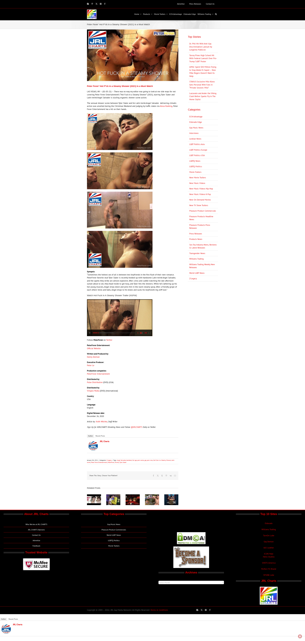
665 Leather (269, 547)
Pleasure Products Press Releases (199, 226)
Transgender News (197, 253)
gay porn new (149, 460)
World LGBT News (196, 273)
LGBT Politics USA (197, 155)
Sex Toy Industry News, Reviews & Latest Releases (203, 246)
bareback (129, 460)
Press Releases (195, 233)
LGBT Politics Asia (197, 144)
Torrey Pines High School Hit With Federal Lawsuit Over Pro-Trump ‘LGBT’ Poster (203, 58)
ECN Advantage (195, 116)
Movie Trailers (195, 172)
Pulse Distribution (95, 382)
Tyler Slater (122, 462)
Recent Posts (100, 436)
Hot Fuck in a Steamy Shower (162, 460)
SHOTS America (268, 563)
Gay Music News (196, 127)
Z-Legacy (109, 460)
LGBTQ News (194, 161)
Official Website (94, 348)
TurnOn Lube (268, 535)
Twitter (109, 340)
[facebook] (105, 4)
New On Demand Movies (200, 199)
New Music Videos (197, 183)
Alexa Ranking (166, 106)
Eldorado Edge (195, 122)
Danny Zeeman (93, 357)
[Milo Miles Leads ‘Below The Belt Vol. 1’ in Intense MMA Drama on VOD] (171, 495)
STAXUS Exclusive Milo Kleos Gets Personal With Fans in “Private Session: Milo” (202, 84)
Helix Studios (268, 556)
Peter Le (90, 365)
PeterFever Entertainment (98, 374)
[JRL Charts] (93, 442)
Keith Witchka (101, 421)
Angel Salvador (121, 460)
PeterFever (111, 462)
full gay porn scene (138, 460)
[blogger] (88, 4)
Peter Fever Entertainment (99, 462)
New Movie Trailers (197, 177)
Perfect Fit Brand (268, 569)
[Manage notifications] (300, 636)
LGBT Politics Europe (198, 150)
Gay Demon (269, 541)
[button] (216, 14)
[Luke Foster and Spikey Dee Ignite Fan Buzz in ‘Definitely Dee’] (94, 495)
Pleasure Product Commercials (202, 211)
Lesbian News (195, 138)
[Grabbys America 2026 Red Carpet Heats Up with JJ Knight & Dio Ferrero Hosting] (133, 495)
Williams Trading (196, 258)
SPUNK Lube (268, 575)
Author (90, 436)
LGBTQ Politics (195, 166)
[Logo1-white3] (92, 10)
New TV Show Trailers (198, 205)
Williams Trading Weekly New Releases (202, 266)
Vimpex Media (93, 390)
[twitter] (96, 4)
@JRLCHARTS (136, 427)
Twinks (117, 462)
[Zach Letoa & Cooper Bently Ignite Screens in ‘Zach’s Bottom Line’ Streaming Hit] (113, 495)
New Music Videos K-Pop (200, 194)
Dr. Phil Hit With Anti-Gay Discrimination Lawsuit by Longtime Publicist (200, 46)
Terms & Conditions (159, 610)
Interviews (193, 133)
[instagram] (101, 4)
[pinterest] (92, 4)
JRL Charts (104, 441)
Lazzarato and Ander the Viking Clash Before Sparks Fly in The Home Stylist (202, 96)
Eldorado (268, 523)
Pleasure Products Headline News (201, 218)
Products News (195, 239)
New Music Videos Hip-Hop (201, 188)
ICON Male (268, 553)
